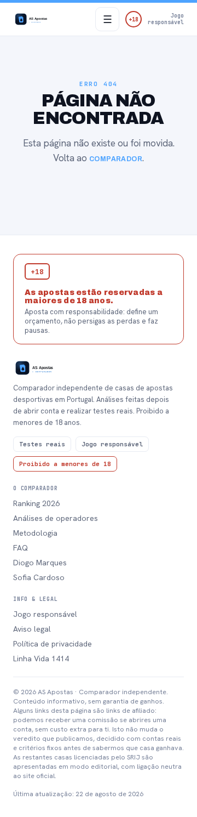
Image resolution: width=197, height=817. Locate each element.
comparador (116, 159)
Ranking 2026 (36, 503)
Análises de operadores (55, 518)
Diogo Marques (40, 563)
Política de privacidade (52, 644)
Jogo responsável (45, 614)
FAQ (20, 548)
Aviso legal (32, 629)
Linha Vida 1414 (41, 658)
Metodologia (35, 533)
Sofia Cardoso (39, 577)
